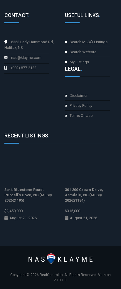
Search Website (83, 52)
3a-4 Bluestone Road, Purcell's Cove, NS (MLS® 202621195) (28, 194)
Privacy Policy (81, 105)
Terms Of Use (81, 115)
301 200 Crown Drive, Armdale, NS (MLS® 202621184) (84, 194)
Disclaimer (79, 95)
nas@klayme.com (26, 57)
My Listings (79, 62)
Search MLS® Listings (88, 42)
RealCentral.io (51, 275)
